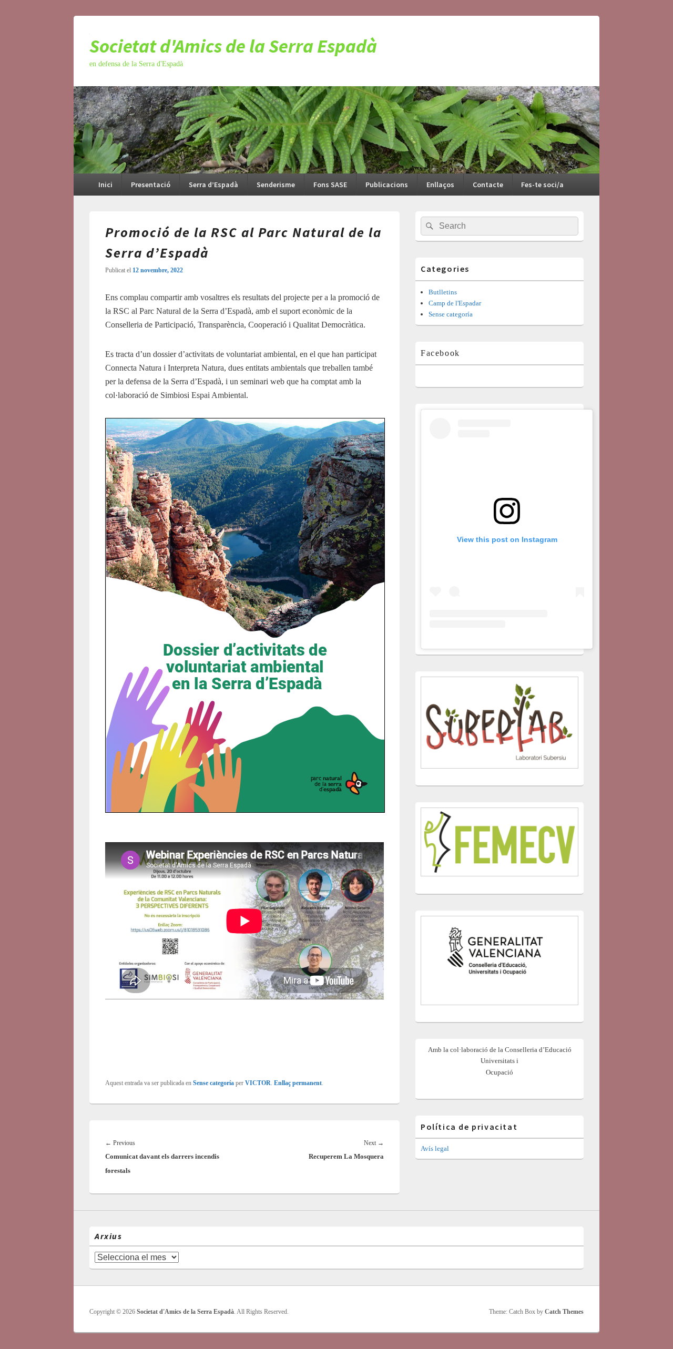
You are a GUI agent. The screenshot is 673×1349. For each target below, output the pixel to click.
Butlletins (443, 292)
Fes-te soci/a (542, 184)
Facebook (440, 353)
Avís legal (435, 1148)
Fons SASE (330, 184)
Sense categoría (213, 1083)
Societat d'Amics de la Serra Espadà (233, 46)
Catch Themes (564, 1311)
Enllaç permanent (298, 1083)
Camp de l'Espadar (455, 303)
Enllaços (440, 184)
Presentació (150, 184)
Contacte (488, 184)
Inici (105, 184)
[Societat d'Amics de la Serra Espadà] (336, 170)
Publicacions (386, 184)
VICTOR (258, 1083)
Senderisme (276, 184)
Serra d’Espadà (213, 184)
